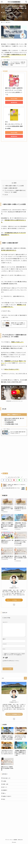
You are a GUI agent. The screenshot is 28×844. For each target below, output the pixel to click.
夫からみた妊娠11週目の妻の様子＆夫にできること (17, 432)
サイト (4, 649)
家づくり (5, 787)
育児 (4, 799)
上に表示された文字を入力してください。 (11, 660)
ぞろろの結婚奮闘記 (14, 2)
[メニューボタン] (2, 2)
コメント (5, 622)
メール (4, 644)
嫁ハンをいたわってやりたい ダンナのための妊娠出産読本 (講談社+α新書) (14, 126)
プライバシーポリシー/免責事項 (11, 839)
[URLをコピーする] (24, 480)
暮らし (4, 793)
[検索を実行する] (25, 678)
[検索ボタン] (26, 2)
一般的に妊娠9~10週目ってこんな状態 (14, 185)
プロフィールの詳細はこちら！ (14, 600)
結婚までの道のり (7, 796)
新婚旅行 (5, 790)
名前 (4, 639)
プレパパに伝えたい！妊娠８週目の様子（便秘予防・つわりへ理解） (17, 63)
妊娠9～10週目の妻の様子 (10, 188)
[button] (3, 480)
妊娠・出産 (5, 12)
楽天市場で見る (14, 102)
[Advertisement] (14, 161)
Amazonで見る (14, 98)
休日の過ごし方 (6, 778)
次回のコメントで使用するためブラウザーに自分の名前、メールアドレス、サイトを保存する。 (14, 654)
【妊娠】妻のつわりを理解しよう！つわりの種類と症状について (17, 324)
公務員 (4, 781)
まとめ (6, 194)
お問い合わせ (20, 839)
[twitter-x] (14, 605)
